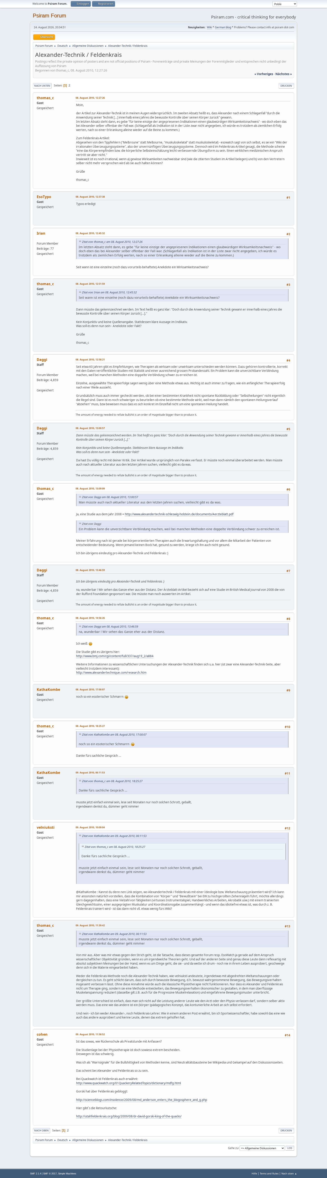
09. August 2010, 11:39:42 (90, 925)
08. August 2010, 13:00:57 (90, 428)
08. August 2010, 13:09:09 (90, 488)
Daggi (42, 359)
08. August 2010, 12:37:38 (90, 196)
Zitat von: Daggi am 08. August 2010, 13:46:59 (110, 626)
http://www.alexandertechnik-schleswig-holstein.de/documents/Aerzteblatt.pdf (179, 514)
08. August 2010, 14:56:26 (90, 618)
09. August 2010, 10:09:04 (90, 827)
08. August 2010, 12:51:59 (90, 283)
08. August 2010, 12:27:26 (90, 97)
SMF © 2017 (50, 1173)
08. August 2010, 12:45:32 (90, 233)
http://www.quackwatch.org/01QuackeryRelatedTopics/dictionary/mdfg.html (128, 1083)
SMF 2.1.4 (35, 1173)
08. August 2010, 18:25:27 (90, 726)
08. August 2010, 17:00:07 (90, 689)
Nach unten (42, 85)
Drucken (286, 85)
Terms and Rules (269, 1173)
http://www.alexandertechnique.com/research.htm (111, 673)
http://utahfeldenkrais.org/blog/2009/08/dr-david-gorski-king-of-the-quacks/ (129, 1116)
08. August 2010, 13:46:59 (90, 570)
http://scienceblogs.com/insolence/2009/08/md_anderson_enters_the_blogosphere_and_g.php (141, 1100)
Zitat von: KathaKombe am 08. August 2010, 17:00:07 (114, 734)
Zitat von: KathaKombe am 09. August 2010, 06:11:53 (114, 836)
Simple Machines (67, 1173)
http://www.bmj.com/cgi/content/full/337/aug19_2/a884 (114, 656)
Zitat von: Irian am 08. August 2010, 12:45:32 (109, 292)
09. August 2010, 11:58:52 (90, 1034)
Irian (41, 233)
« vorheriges (263, 74)
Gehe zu (233, 1148)
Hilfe (254, 1173)
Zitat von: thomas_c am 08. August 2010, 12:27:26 (112, 242)
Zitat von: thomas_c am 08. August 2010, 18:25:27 (112, 781)
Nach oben (41, 1130)
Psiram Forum (49, 15)
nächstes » (283, 74)
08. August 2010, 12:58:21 (90, 359)
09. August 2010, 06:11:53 (90, 772)
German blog (223, 27)
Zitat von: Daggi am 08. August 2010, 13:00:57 (110, 497)
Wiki (209, 27)
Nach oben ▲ (289, 1173)
